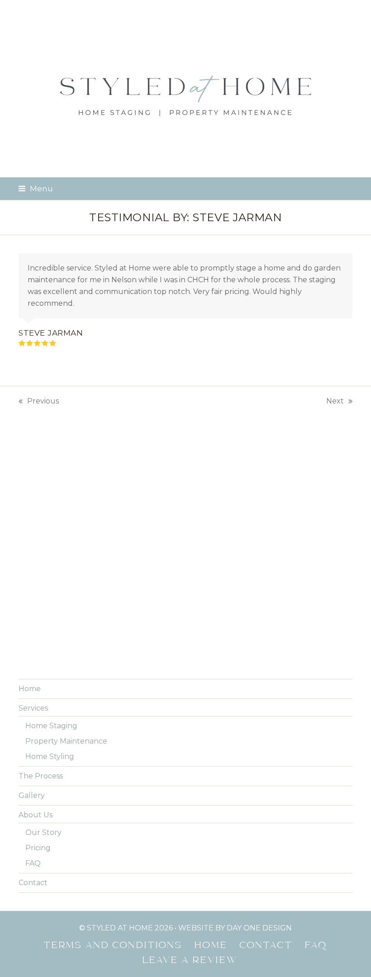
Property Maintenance (66, 741)
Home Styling (49, 756)
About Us (35, 815)
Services (33, 708)
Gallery (32, 795)
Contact (33, 882)
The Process (41, 776)
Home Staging (51, 725)
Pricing (38, 848)
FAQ (33, 863)
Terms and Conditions (113, 945)
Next (335, 402)
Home (30, 688)
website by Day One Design (235, 928)
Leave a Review (190, 960)
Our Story (43, 832)
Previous (39, 402)
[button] (36, 188)
